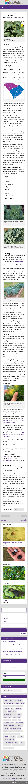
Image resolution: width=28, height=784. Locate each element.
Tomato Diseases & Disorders (9, 641)
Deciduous (13, 706)
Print (5, 18)
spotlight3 (21, 736)
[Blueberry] (14, 573)
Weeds (22, 742)
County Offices (6, 625)
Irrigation (6, 722)
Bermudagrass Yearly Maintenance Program (13, 644)
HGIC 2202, (13, 434)
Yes (16, 509)
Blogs (22, 703)
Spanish (6, 736)
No (21, 509)
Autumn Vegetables (9, 703)
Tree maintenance (8, 742)
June (12, 722)
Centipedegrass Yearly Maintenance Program (13, 648)
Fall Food (18, 708)
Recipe (5, 733)
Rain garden (18, 731)
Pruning (11, 731)
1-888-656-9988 (11, 778)
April (11, 700)
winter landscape (8, 747)
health (19, 714)
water (16, 742)
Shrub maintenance (14, 733)
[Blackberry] (14, 554)
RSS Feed (5, 621)
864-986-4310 (4, 778)
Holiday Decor (7, 717)
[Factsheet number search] (10, 633)
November (11, 725)
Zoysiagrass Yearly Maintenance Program (12, 651)
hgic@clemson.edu (19, 450)
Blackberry (5, 562)
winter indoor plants (18, 745)
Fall (12, 708)
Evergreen (6, 708)
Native (5, 725)
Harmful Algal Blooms (10, 714)
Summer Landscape (9, 739)
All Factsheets (6, 615)
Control (6, 706)
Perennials (19, 725)
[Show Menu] (2, 7)
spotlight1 (13, 736)
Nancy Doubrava (7, 460)
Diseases (20, 706)
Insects (15, 720)
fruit (9, 711)
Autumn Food (18, 700)
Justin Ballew (6, 467)
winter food (7, 745)
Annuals (6, 700)
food (5, 711)
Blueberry (5, 581)
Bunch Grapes (6, 600)
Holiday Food (16, 717)
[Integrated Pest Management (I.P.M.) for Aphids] (14, 534)
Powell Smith (6, 456)
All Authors (5, 618)
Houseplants (7, 720)
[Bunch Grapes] (14, 592)
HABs (14, 711)
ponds (5, 731)
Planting (6, 728)
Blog (17, 703)
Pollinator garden (15, 728)
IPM (19, 720)
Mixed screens (19, 722)
